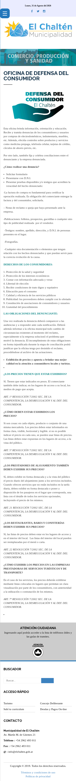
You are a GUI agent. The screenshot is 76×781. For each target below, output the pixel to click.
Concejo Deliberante (51, 703)
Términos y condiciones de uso (38, 772)
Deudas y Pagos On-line (53, 709)
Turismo (8, 703)
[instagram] (44, 11)
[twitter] (38, 11)
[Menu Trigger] (5, 13)
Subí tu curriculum (14, 709)
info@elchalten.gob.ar (20, 751)
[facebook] (32, 11)
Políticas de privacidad (38, 776)
